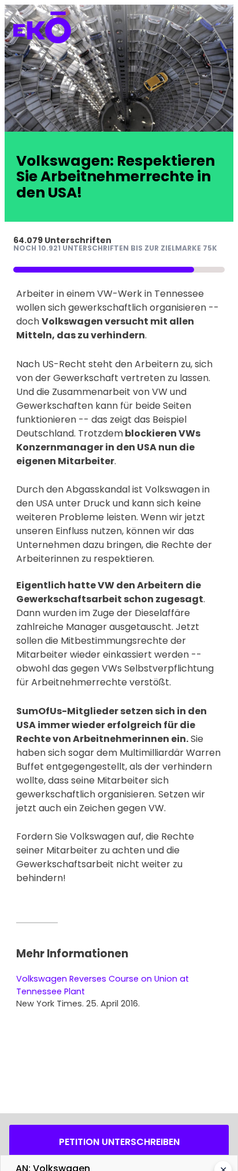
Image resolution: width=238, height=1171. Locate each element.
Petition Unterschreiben (119, 1141)
